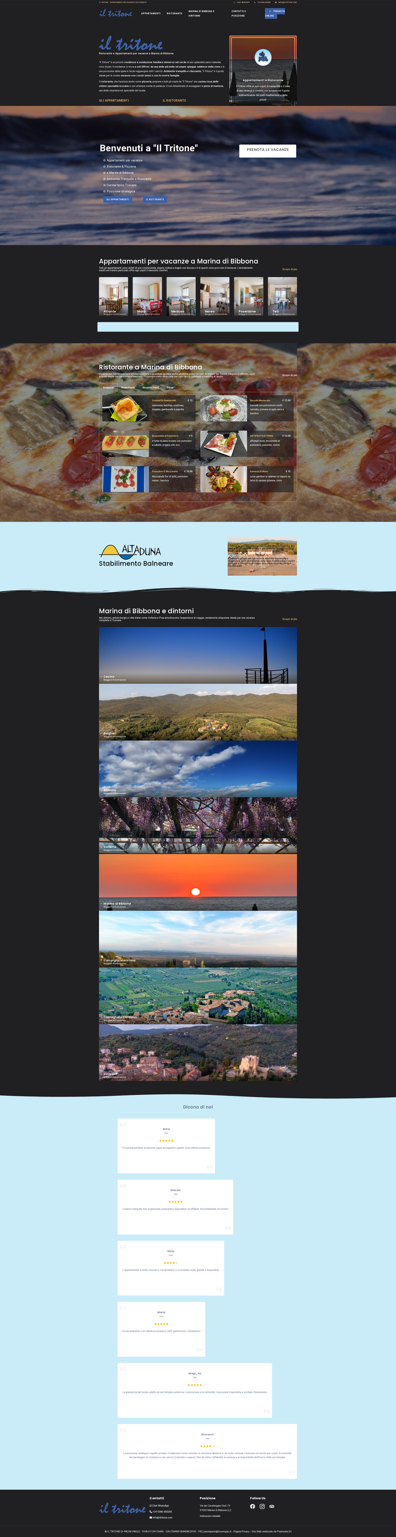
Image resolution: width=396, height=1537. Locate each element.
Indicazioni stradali (210, 1516)
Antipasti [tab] (108, 387)
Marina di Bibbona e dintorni (202, 13)
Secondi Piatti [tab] (150, 387)
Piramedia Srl (284, 1531)
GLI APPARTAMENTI (114, 100)
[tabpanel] (198, 447)
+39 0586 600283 (264, 2)
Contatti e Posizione (239, 13)
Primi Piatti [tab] (127, 387)
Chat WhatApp (243, 2)
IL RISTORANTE (174, 100)
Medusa (177, 311)
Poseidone (247, 311)
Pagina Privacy (241, 1531)
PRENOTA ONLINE (275, 13)
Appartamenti (151, 13)
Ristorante (174, 13)
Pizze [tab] (170, 387)
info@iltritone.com (287, 2)
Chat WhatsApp (160, 1505)
